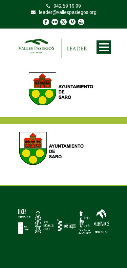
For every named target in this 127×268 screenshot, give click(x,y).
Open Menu (104, 47)
